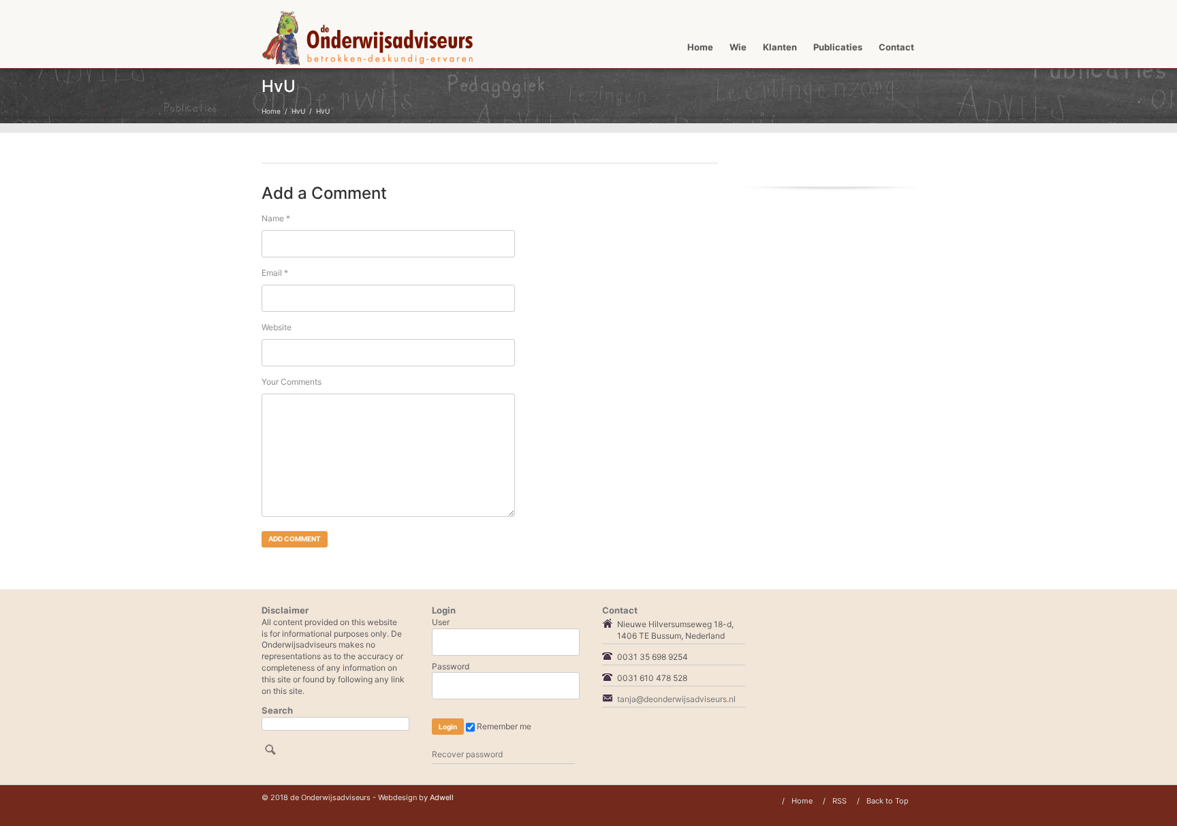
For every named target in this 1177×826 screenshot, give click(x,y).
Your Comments (291, 382)
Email (275, 273)
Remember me (503, 726)
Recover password (467, 754)
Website (277, 327)
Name (276, 218)
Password (450, 666)
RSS (839, 801)
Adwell (442, 797)
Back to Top (887, 801)
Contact (896, 47)
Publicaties (837, 47)
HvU (298, 111)
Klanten (780, 47)
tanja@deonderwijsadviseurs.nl (676, 699)
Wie (738, 47)
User (441, 622)
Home (700, 47)
